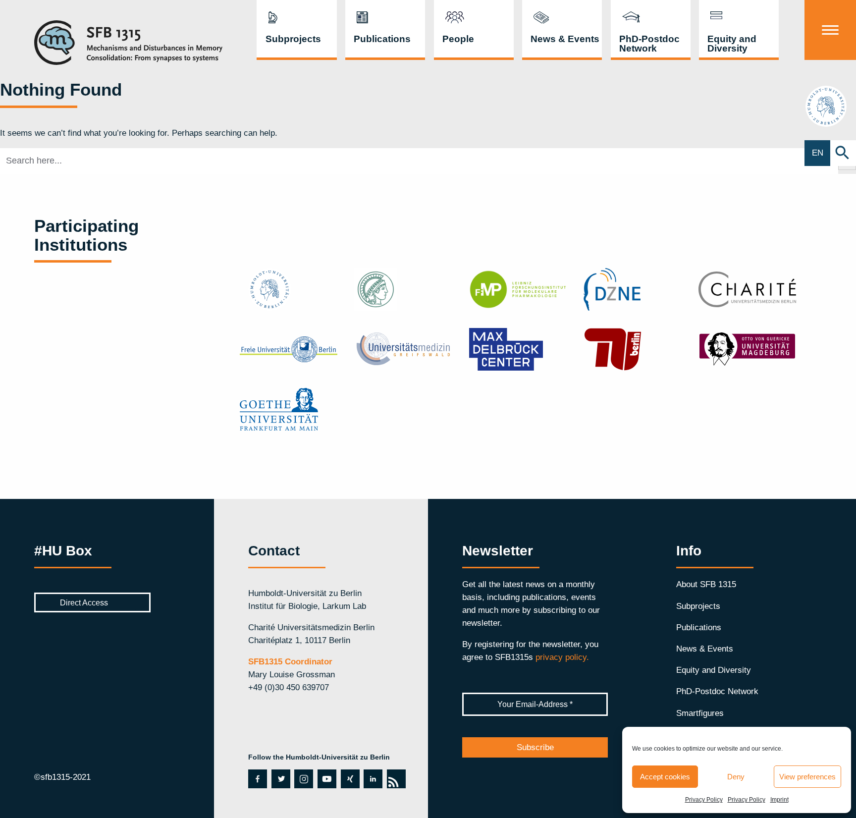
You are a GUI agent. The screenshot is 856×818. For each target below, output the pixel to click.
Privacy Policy (704, 799)
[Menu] (830, 30)
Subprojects (293, 39)
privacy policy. (562, 657)
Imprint (779, 799)
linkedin (371, 778)
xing (348, 778)
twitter (280, 778)
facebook (256, 778)
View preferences (807, 776)
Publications (382, 39)
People (458, 39)
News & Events (565, 39)
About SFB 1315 (706, 584)
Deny (736, 776)
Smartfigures (700, 713)
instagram (303, 778)
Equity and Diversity (731, 44)
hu (830, 105)
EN (817, 153)
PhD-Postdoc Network (649, 44)
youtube (326, 778)
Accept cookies (665, 776)
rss (395, 778)
